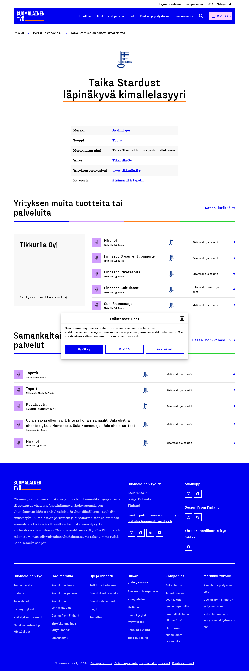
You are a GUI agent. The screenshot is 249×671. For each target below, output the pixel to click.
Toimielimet (21, 601)
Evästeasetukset (183, 663)
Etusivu (19, 32)
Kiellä (124, 349)
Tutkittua (84, 16)
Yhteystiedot (225, 4)
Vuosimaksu (60, 638)
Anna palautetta (139, 629)
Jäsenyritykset (24, 609)
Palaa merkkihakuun (211, 340)
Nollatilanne (174, 585)
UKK (210, 4)
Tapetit (32, 372)
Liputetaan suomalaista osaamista (174, 634)
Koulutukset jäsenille (104, 593)
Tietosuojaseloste (126, 663)
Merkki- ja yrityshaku (154, 16)
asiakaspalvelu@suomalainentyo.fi (153, 515)
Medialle (133, 607)
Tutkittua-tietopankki (104, 585)
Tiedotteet (96, 617)
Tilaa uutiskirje (138, 637)
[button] (182, 319)
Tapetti (32, 388)
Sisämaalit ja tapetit (128, 180)
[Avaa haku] (201, 16)
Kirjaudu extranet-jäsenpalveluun (182, 4)
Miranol (110, 240)
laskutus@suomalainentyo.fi (150, 521)
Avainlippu (121, 130)
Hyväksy (84, 349)
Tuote (117, 140)
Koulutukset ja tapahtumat (115, 16)
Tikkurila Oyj (122, 160)
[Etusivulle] (30, 16)
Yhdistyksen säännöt (28, 617)
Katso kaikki (218, 207)
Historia (19, 593)
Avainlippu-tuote (63, 585)
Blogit (93, 609)
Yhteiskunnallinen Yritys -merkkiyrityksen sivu (219, 620)
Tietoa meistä (23, 585)
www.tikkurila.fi (125, 170)
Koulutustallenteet (102, 601)
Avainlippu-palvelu (64, 593)
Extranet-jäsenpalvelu (143, 591)
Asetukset (165, 349)
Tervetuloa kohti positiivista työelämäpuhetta (177, 599)
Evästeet (164, 663)
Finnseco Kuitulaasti (121, 287)
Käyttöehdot (148, 663)
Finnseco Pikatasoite (122, 272)
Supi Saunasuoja (118, 303)
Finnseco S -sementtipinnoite (129, 256)
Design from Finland (65, 615)
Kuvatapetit (36, 404)
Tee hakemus (184, 16)
